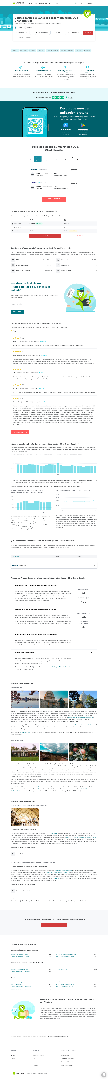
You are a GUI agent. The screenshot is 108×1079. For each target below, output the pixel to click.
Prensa (35, 1062)
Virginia (21, 732)
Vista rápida (23, 50)
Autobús (13, 1055)
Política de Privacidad (67, 1065)
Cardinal (83, 789)
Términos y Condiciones (68, 1062)
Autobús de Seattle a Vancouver (64, 986)
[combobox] (22, 33)
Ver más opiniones (20, 432)
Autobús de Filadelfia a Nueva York (65, 984)
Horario (15, 50)
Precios (41, 50)
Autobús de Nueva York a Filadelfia (65, 982)
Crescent (89, 789)
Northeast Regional (16, 791)
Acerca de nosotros (38, 1055)
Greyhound (43, 341)
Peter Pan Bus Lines (85, 837)
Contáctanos (65, 1055)
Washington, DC (57, 872)
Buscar (45, 236)
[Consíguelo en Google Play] (83, 125)
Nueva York (67, 872)
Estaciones (87, 50)
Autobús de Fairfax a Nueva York (19, 969)
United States (26, 1036)
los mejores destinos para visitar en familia (80, 717)
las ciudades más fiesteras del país (81, 725)
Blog (57, 3)
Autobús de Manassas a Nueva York (20, 971)
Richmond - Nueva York (62, 967)
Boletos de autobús (16, 1036)
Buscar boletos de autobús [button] (54, 925)
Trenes (35, 3)
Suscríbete (17, 311)
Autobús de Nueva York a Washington (21, 986)
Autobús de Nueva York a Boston (19, 989)
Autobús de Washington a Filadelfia (65, 956)
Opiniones (32, 50)
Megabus (41, 372)
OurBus (94, 837)
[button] (77, 3)
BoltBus (76, 837)
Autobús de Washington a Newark (20, 956)
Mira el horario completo (54, 199)
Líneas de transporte (52, 50)
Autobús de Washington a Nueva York (66, 954)
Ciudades (79, 50)
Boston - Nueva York (16, 984)
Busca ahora (90, 901)
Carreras (35, 1065)
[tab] (19, 29)
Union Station (54, 833)
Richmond (49, 872)
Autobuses (29, 3)
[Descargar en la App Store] (66, 125)
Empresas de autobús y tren (46, 3)
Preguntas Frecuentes (66, 50)
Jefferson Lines (67, 870)
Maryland (28, 732)
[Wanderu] (18, 3)
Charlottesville (42, 1036)
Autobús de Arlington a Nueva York (20, 967)
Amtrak (37, 789)
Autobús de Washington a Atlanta (19, 954)
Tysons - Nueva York (61, 969)
